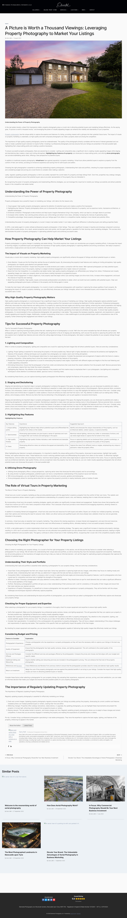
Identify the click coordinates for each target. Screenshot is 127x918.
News (6, 23)
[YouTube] (54, 900)
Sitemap (79, 913)
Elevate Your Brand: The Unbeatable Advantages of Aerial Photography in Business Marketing (95, 757)
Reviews (19, 666)
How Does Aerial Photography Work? (62, 805)
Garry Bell (9, 38)
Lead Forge (73, 913)
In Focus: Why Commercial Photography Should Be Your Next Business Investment (31, 756)
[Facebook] (8, 746)
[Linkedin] (11, 746)
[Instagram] (48, 900)
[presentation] (21, 788)
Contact (92, 10)
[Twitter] (46, 900)
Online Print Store (50, 10)
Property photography (12, 134)
